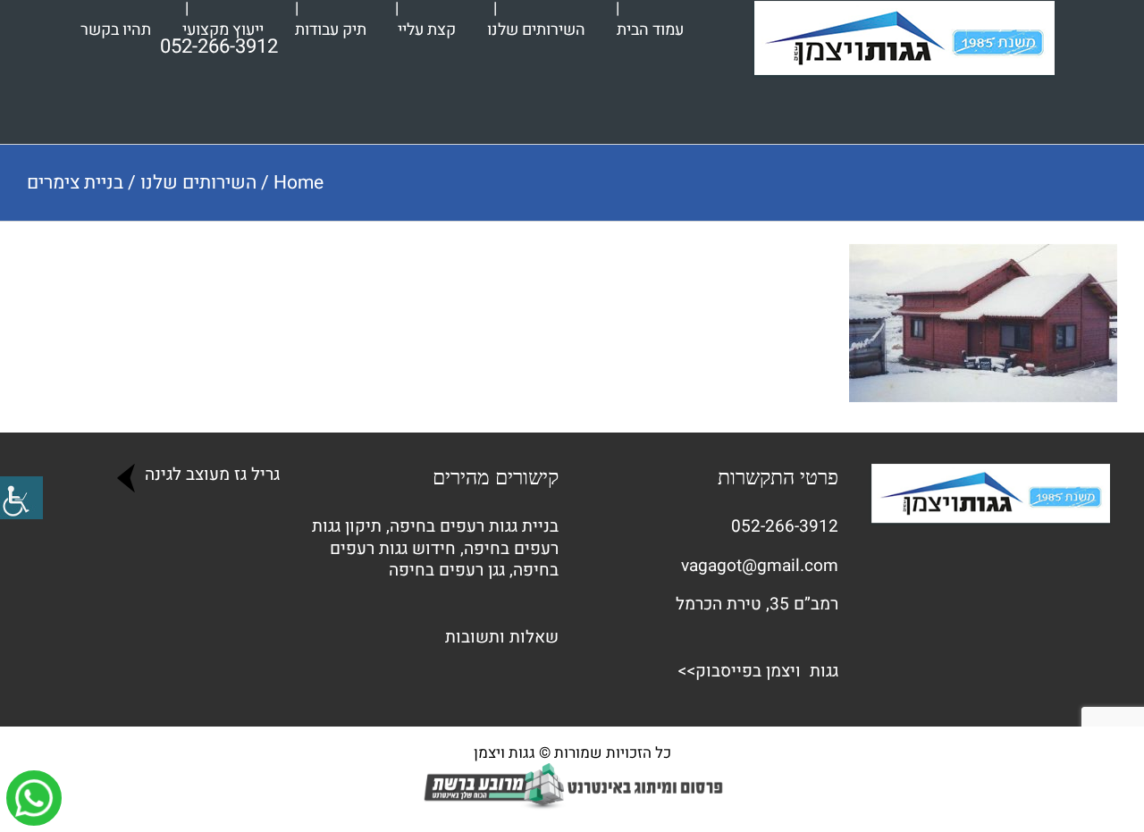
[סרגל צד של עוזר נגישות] (21, 497)
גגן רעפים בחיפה (447, 570)
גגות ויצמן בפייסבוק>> (757, 671)
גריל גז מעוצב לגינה (210, 474)
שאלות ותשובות (502, 637)
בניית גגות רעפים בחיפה (474, 526)
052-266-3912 (784, 526)
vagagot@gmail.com (759, 565)
